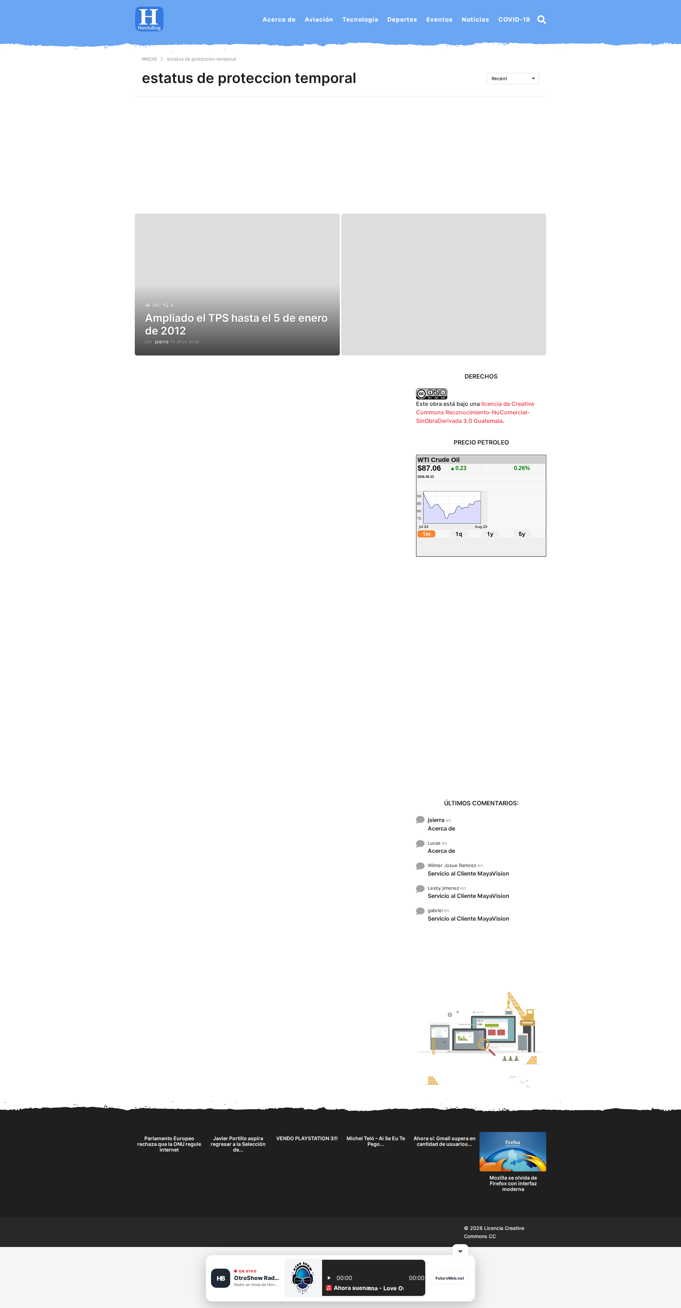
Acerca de (279, 19)
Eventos (439, 19)
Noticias (475, 19)
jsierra (436, 819)
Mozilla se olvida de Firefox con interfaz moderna (513, 1183)
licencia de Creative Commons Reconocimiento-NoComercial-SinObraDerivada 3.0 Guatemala (475, 412)
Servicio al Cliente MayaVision (468, 873)
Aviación (319, 19)
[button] (541, 19)
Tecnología (360, 19)
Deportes (402, 19)
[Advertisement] (340, 149)
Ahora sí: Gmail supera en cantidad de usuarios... (445, 1141)
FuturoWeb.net (450, 1278)
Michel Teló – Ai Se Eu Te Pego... (376, 1141)
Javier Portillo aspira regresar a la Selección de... (238, 1144)
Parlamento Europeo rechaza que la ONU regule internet (169, 1144)
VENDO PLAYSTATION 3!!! (307, 1138)
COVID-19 (514, 19)
